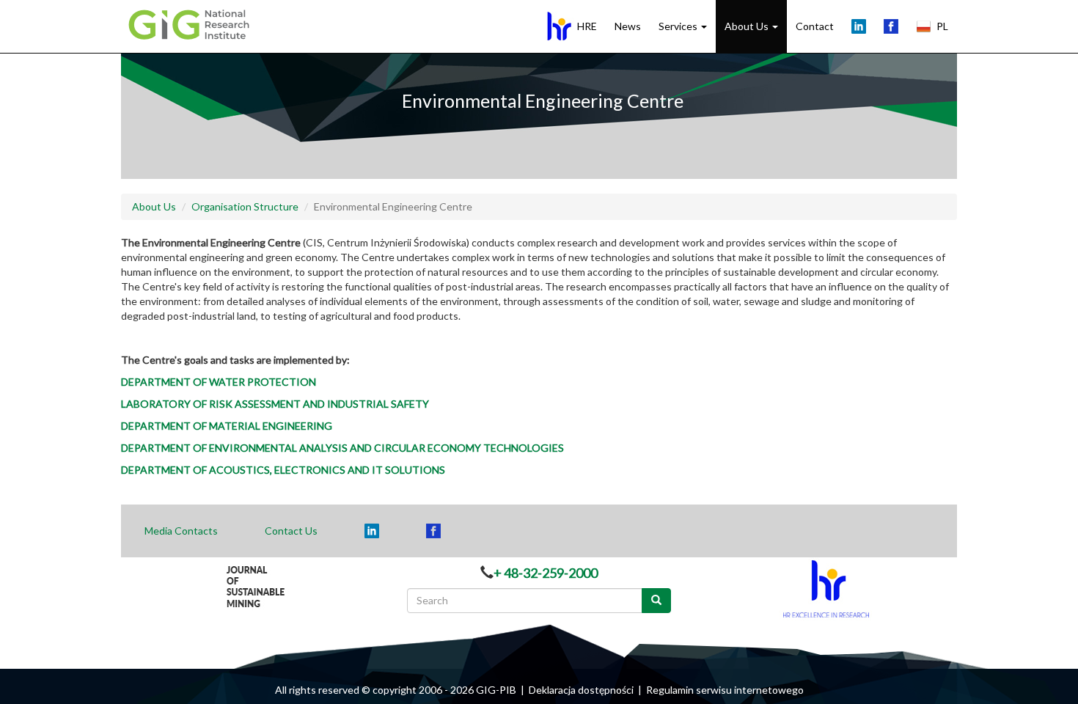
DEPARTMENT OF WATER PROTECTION (218, 381)
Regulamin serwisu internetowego (725, 689)
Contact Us (291, 530)
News (628, 26)
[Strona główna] (193, 23)
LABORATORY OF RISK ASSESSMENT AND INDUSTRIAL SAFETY (275, 403)
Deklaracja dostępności (581, 689)
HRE (587, 26)
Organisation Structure (244, 206)
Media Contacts (181, 530)
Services (679, 26)
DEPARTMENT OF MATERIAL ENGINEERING (226, 425)
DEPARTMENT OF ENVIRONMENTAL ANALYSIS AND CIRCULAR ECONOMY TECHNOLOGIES (342, 447)
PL (942, 26)
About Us (748, 26)
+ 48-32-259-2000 (546, 573)
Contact (815, 26)
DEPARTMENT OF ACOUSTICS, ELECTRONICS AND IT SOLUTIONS (283, 469)
